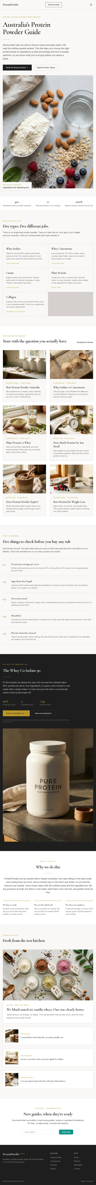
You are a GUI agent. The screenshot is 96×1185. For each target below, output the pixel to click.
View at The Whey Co (15, 713)
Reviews (53, 1165)
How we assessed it (43, 713)
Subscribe (66, 1132)
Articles (53, 1169)
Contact (77, 1169)
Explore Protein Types (46, 68)
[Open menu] (91, 4)
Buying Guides (55, 1157)
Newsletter (78, 1165)
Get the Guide (53, 5)
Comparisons (55, 1161)
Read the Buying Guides (16, 68)
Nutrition (77, 1161)
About (76, 1157)
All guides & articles (85, 342)
